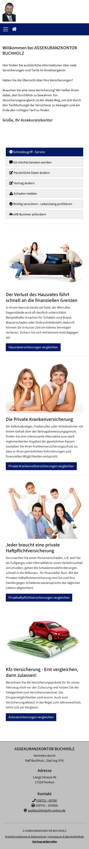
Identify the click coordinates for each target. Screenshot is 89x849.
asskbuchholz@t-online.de (46, 810)
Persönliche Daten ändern (31, 173)
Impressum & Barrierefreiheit (66, 837)
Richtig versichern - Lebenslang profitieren (42, 204)
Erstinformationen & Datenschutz (25, 837)
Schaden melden (25, 193)
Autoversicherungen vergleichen (31, 717)
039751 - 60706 (46, 800)
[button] (14, 29)
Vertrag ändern (24, 183)
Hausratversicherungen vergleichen (33, 347)
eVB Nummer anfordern (29, 214)
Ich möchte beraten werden (32, 162)
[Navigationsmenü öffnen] (5, 29)
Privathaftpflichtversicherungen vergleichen (39, 597)
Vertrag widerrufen (44, 842)
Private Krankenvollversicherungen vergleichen (41, 466)
